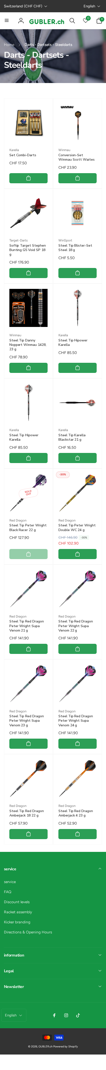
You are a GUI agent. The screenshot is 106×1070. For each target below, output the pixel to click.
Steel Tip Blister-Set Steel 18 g (75, 247)
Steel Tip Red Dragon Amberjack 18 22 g (26, 813)
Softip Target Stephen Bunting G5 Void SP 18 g (27, 250)
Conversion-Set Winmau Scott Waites (76, 157)
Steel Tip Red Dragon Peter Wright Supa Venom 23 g (26, 720)
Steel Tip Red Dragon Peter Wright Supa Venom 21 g (26, 626)
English (89, 6)
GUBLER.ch (45, 1046)
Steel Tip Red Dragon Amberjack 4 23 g (75, 813)
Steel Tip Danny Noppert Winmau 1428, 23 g (27, 345)
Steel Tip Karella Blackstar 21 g (72, 437)
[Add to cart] (28, 178)
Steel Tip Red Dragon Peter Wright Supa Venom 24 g (75, 720)
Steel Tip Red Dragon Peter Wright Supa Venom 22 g (75, 626)
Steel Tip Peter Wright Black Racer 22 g (28, 527)
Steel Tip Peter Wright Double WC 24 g (77, 527)
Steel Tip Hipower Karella (73, 342)
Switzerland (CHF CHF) (23, 6)
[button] (7, 20)
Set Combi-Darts (22, 155)
